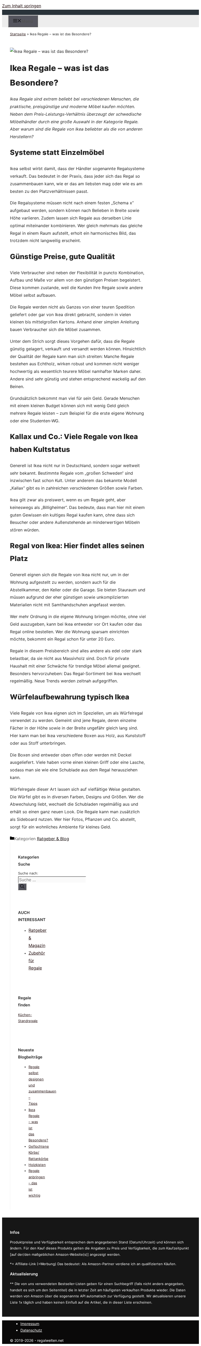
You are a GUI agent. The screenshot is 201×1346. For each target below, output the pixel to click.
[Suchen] (22, 886)
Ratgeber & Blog (53, 838)
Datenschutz (31, 1330)
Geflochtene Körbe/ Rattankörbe (39, 1152)
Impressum (29, 1323)
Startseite (18, 34)
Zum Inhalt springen (21, 5)
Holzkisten (37, 1165)
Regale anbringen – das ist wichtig (37, 1183)
